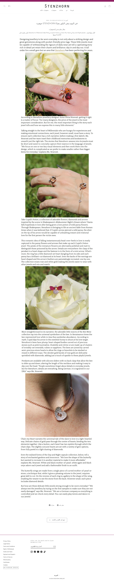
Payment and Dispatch (9, 554)
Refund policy (7, 559)
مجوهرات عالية (44, 10)
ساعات (61, 10)
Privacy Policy (7, 541)
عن (67, 10)
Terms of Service (7, 557)
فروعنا (72, 10)
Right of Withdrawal (8, 549)
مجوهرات (53, 10)
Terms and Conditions (9, 546)
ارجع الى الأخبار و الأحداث (58, 520)
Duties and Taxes (7, 551)
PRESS (47, 20)
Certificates (6, 562)
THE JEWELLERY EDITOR (55, 20)
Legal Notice (6, 544)
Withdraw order (11, 567)
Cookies (5, 565)
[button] (9, 6)
